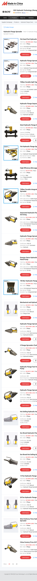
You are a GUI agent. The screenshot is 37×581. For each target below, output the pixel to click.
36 (13, 564)
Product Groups (9, 27)
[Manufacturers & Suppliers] (12, 3)
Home (5, 18)
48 (16, 564)
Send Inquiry (25, 54)
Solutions (31, 18)
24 (9, 564)
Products (14, 18)
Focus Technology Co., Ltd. (21, 574)
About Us (22, 18)
